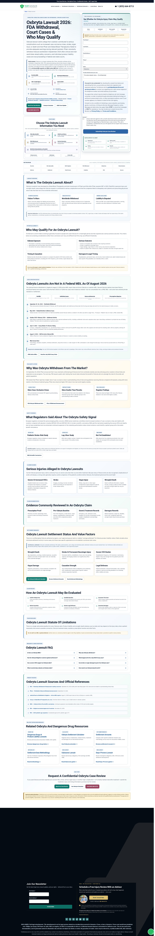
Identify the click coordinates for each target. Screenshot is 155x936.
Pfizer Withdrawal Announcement (55, 403)
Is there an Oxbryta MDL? (34, 652)
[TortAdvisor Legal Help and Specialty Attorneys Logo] (28, 5)
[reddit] (87, 919)
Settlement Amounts (45, 100)
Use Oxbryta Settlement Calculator (37, 579)
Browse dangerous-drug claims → (38, 744)
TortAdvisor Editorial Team (61, 89)
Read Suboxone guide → (69, 762)
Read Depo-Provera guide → (104, 762)
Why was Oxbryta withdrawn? (87, 652)
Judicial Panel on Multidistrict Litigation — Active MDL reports (45, 695)
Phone (85, 60)
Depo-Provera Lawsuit (104, 753)
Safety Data (104, 166)
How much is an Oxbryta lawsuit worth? (89, 668)
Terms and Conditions (109, 111)
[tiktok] (77, 919)
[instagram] (73, 919)
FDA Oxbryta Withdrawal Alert (35, 403)
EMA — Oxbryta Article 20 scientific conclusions (42, 704)
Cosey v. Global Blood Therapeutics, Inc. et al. (41, 699)
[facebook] (66, 919)
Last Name (85, 46)
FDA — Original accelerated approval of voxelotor (42, 708)
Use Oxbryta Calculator (77, 786)
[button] (151, 932)
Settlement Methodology (57, 100)
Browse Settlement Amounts (56, 579)
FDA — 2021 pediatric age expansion (39, 712)
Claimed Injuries (121, 166)
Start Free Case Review (34, 105)
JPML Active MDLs (32, 354)
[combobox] (105, 69)
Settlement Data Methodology (38, 753)
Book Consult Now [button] (98, 897)
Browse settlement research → (105, 744)
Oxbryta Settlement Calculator (73, 735)
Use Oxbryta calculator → (69, 744)
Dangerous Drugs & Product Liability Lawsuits (46, 98)
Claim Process (68, 170)
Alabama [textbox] (86, 69)
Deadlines (86, 170)
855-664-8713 (103, 901)
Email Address (87, 53)
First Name (86, 39)
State (84, 66)
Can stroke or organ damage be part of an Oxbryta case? (94, 663)
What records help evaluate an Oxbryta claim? (39, 668)
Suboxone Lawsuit (68, 753)
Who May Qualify (50, 166)
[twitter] (70, 919)
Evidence (32, 170)
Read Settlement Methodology (75, 579)
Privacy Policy (96, 111)
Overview (32, 166)
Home (26, 11)
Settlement (50, 170)
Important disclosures (83, 914)
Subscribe (50, 906)
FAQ (104, 170)
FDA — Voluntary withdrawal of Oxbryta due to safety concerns (45, 686)
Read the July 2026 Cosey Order (49, 354)
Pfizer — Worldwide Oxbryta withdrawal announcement (43, 691)
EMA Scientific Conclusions (34, 455)
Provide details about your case (90, 72)
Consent (85, 117)
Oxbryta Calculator (48, 105)
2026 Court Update (61, 105)
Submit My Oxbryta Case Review (105, 131)
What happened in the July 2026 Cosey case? (91, 657)
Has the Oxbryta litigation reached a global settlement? (42, 657)
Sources (121, 170)
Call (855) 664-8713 (33, 110)
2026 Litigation (68, 166)
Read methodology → (34, 762)
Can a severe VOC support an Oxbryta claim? (39, 663)
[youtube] (80, 919)
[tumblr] (83, 919)
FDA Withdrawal (86, 166)
